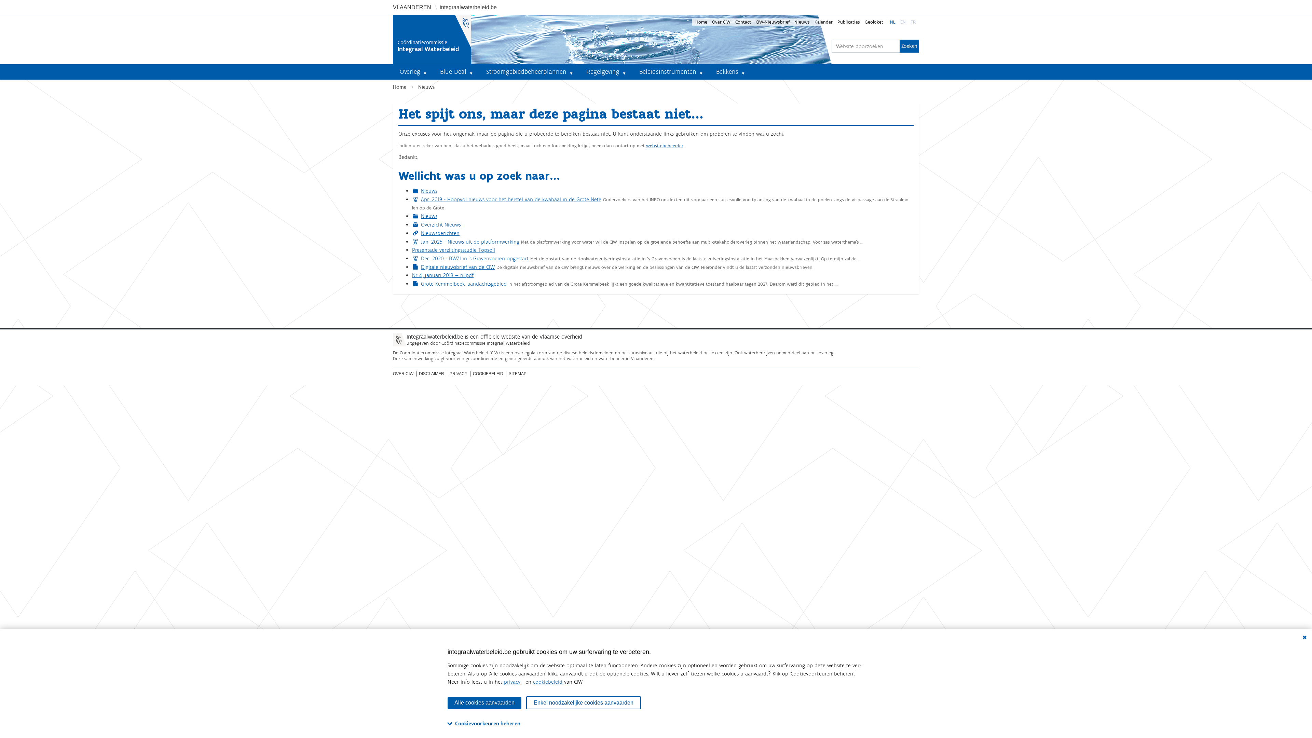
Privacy (458, 373)
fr (913, 22)
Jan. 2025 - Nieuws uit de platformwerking (470, 241)
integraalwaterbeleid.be (468, 7)
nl (893, 22)
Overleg (410, 72)
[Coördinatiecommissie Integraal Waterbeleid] (432, 39)
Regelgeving (602, 72)
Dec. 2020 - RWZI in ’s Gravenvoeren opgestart (475, 258)
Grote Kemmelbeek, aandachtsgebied (464, 284)
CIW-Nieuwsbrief (773, 22)
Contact (743, 22)
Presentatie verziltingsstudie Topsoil (453, 250)
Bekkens (727, 72)
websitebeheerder (664, 145)
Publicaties (848, 22)
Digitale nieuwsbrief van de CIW (458, 267)
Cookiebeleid (488, 373)
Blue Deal (453, 72)
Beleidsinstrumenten (667, 72)
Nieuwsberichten (440, 233)
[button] (427, 71)
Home (701, 22)
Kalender (824, 22)
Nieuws (802, 22)
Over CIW (721, 22)
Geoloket (874, 22)
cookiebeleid (548, 682)
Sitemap (518, 373)
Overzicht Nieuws (441, 224)
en (903, 22)
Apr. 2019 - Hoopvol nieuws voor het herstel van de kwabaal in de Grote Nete (511, 199)
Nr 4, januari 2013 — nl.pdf (443, 275)
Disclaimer (431, 373)
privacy (513, 682)
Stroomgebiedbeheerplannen (526, 72)
